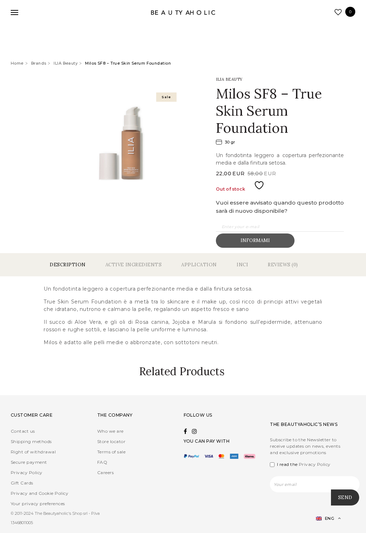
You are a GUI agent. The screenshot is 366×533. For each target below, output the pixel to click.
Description (68, 265)
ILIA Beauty (66, 63)
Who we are (110, 431)
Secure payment (29, 462)
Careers (105, 472)
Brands (38, 63)
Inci (242, 265)
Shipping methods (31, 441)
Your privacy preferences (38, 503)
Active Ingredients (133, 265)
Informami (255, 240)
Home (17, 63)
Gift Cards (22, 483)
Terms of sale (111, 451)
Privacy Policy (27, 472)
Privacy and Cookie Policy (39, 493)
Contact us (23, 431)
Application (199, 265)
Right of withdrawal (33, 451)
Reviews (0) (283, 265)
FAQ (102, 462)
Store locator (111, 441)
